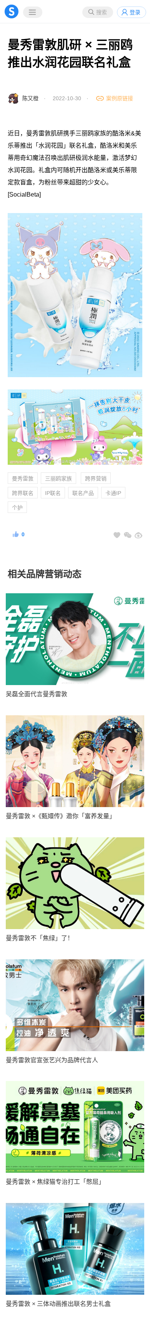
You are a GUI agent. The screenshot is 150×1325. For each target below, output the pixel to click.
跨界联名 (22, 493)
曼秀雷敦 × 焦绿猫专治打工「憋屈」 (55, 1182)
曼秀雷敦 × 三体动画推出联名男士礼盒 (58, 1304)
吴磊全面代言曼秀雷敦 (36, 694)
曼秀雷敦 (22, 478)
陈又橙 (30, 98)
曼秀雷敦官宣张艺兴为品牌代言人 (52, 1060)
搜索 (101, 12)
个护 (17, 508)
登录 (135, 12)
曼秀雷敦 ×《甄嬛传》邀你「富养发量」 (60, 816)
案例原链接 (119, 98)
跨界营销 (96, 478)
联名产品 (83, 493)
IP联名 (53, 493)
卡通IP (113, 493)
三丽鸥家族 (58, 478)
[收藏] (117, 535)
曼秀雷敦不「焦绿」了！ (39, 938)
